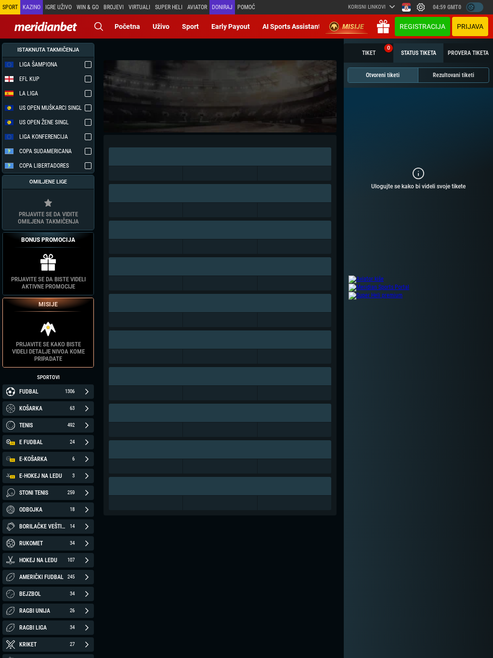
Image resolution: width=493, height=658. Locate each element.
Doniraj (222, 7)
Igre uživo (58, 7)
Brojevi (114, 7)
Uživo (161, 26)
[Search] (98, 26)
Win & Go (88, 7)
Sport (190, 26)
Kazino (31, 7)
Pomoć (246, 7)
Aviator (197, 7)
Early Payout (230, 26)
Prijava (470, 26)
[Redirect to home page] (45, 26)
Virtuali (139, 7)
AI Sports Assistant (291, 26)
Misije (353, 26)
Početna (127, 26)
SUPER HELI (168, 7)
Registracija (422, 26)
